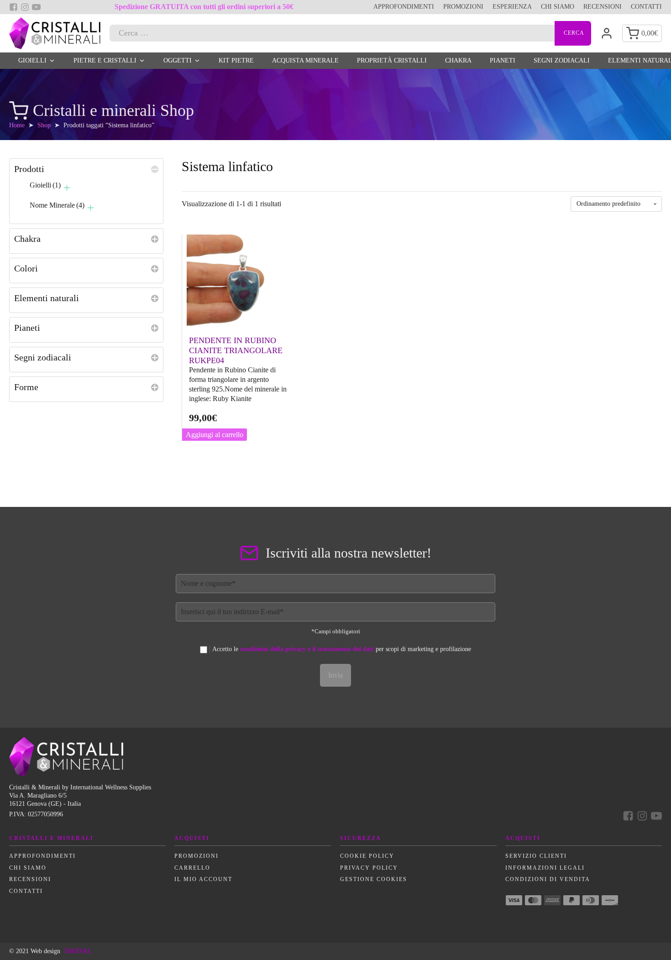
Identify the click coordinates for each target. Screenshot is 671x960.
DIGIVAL (78, 951)
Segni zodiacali (562, 60)
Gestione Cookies (373, 879)
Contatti (646, 6)
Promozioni (463, 6)
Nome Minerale (57, 205)
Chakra (458, 60)
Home (17, 125)
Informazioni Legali (545, 868)
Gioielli (32, 60)
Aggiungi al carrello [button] (214, 434)
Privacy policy (369, 868)
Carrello (192, 868)
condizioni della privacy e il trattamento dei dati (307, 649)
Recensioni (602, 6)
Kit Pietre (236, 60)
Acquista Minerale (305, 60)
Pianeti (502, 60)
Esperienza (512, 6)
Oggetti (177, 60)
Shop (44, 125)
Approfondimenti (403, 6)
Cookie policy (367, 856)
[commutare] (154, 168)
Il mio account (203, 879)
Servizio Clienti (536, 856)
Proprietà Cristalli (392, 60)
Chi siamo (557, 6)
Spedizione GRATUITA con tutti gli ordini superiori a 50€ (204, 6)
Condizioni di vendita (547, 879)
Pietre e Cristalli (104, 60)
